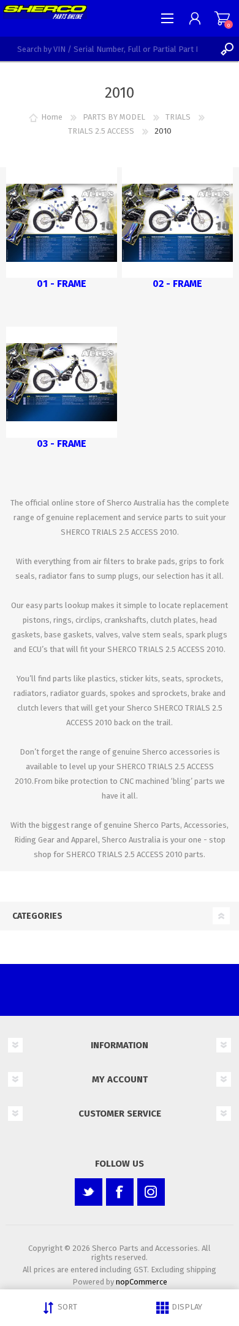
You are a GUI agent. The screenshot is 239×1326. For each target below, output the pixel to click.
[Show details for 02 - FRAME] (177, 222)
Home (52, 116)
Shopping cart (222, 18)
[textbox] (107, 49)
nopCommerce (141, 1281)
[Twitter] (88, 1192)
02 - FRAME (177, 283)
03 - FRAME (61, 443)
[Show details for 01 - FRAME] (62, 222)
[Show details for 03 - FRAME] (62, 382)
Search (226, 49)
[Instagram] (151, 1192)
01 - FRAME (61, 283)
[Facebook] (120, 1192)
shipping (201, 1269)
